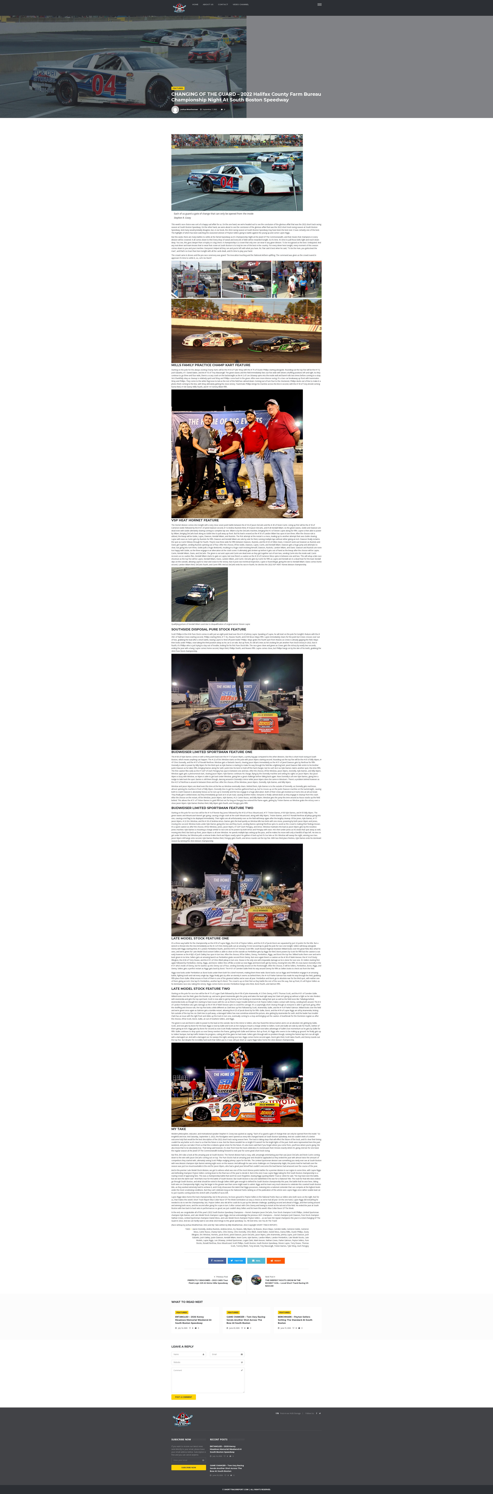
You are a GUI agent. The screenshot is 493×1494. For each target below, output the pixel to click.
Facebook (218, 1260)
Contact (223, 4)
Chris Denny (228, 1232)
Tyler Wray (291, 1246)
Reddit (277, 1260)
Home (195, 4)
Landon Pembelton (279, 1237)
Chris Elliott (251, 1232)
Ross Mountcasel (224, 1243)
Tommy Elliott (242, 1246)
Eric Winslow (205, 1234)
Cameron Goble (293, 1229)
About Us (208, 4)
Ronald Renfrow (209, 1243)
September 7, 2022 (210, 109)
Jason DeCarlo (248, 1234)
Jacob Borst (224, 1234)
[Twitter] (320, 1413)
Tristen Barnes (280, 1246)
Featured (178, 88)
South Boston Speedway (267, 1243)
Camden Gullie (280, 1229)
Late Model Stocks (296, 1237)
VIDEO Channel (241, 4)
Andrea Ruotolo (213, 1229)
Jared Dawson (235, 1234)
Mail (257, 1260)
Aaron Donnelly (199, 1229)
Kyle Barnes (253, 1237)
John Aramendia (273, 1234)
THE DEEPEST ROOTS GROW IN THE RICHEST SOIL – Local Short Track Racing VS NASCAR (286, 1283)
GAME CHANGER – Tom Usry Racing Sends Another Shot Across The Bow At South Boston (246, 1320)
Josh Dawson (298, 1234)
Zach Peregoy (303, 1246)
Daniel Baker (262, 1232)
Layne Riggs (208, 1240)
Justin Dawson (217, 1237)
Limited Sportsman (234, 1240)
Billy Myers (247, 1229)
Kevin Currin (242, 1237)
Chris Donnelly (240, 1232)
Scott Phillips (238, 1243)
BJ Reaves (257, 1229)
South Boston (250, 1243)
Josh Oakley (205, 1237)
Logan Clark (248, 1240)
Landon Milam (265, 1237)
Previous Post (222, 1277)
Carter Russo (204, 1232)
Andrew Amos (226, 1229)
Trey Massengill (266, 1246)
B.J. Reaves (237, 1229)
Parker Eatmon (285, 1240)
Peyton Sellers (298, 1240)
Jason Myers (260, 1234)
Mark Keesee (259, 1240)
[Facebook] (316, 1413)
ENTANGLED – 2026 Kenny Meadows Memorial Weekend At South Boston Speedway (193, 1320)
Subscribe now (188, 1467)
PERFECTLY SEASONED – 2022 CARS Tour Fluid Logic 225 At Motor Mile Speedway (208, 1281)
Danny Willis (285, 1232)
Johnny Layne (286, 1234)
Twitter (238, 1260)
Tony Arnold (254, 1246)
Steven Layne (284, 1243)
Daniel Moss (274, 1232)
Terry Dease (296, 1243)
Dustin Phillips (297, 1232)
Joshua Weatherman (189, 109)
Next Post (269, 1277)
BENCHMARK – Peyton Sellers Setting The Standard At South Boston (295, 1320)
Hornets (214, 1234)
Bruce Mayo (268, 1229)
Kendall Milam (230, 1237)
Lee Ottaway (219, 1240)
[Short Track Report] (179, 7)
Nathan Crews (272, 1240)
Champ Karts (216, 1232)
